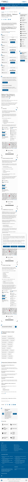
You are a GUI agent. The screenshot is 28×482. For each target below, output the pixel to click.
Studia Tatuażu (24, 35)
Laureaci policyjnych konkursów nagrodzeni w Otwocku (7, 462)
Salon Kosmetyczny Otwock (5, 428)
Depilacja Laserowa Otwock (13, 433)
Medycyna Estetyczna (23, 29)
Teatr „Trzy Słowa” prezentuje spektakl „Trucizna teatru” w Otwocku (19, 462)
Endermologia (24, 31)
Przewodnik (13, 5)
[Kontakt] (24, 2)
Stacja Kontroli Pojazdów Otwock (19, 449)
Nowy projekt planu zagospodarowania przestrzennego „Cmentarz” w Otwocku (20, 461)
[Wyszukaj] (26, 2)
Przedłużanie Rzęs (24, 22)
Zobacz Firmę (12, 52)
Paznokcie (23, 39)
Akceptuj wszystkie (21, 246)
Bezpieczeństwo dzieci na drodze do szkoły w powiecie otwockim (20, 459)
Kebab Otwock (16, 450)
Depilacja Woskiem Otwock (13, 438)
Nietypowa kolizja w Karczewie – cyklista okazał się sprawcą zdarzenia (7, 461)
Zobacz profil (3, 132)
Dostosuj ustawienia (14, 246)
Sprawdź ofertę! (5, 82)
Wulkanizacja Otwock (4, 449)
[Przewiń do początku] (26, 480)
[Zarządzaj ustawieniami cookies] (1, 480)
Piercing (23, 24)
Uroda (24, 15)
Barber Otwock (6, 424)
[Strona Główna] (1, 4)
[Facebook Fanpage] (22, 2)
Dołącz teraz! (22, 60)
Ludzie (17, 5)
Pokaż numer (3, 188)
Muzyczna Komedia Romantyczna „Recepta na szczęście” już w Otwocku (7, 459)
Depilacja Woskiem (24, 33)
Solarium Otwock (14, 428)
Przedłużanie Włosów (23, 20)
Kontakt (15, 469)
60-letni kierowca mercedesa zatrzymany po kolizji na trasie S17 (20, 457)
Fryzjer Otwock (14, 424)
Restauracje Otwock (4, 450)
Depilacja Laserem (24, 37)
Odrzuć (6, 246)
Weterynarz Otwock (4, 447)
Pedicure (23, 26)
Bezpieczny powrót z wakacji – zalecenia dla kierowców (7, 457)
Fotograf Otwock (17, 447)
